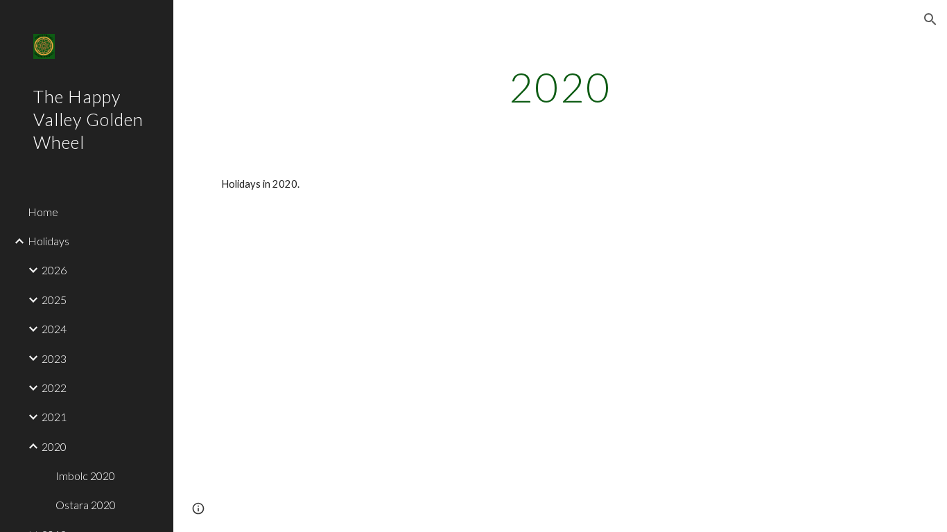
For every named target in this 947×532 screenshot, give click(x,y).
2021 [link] (54, 416)
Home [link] (43, 211)
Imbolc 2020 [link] (85, 475)
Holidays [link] (48, 240)
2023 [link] (54, 358)
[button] (930, 19)
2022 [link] (54, 387)
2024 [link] (54, 328)
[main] (560, 86)
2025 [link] (54, 299)
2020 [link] (54, 446)
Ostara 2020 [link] (85, 504)
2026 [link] (54, 269)
